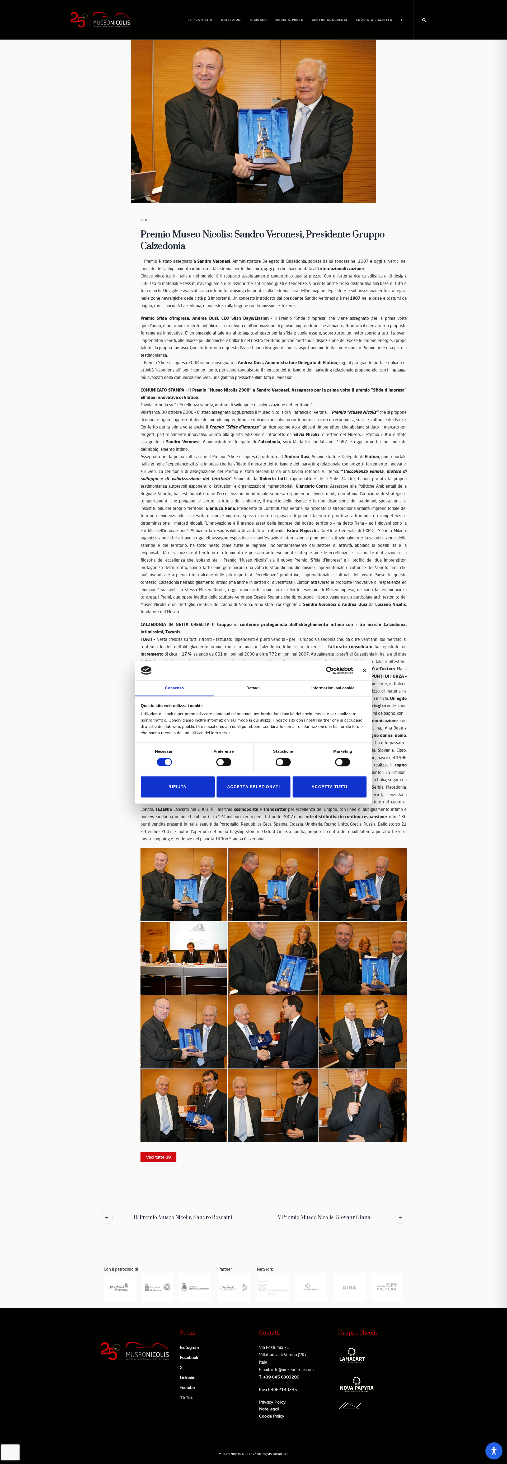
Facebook (189, 1357)
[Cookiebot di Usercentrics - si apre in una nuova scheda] (330, 670)
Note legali (269, 1408)
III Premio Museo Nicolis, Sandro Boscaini (183, 1217)
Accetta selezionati (253, 787)
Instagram (189, 1347)
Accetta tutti (330, 787)
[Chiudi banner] (365, 670)
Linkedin (187, 1377)
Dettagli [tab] (253, 688)
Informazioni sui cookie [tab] (332, 688)
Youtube (187, 1387)
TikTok (186, 1397)
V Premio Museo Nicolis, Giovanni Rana (324, 1217)
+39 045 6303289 (281, 1377)
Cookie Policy (271, 1416)
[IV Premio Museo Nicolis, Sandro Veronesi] (253, 120)
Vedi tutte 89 (158, 1157)
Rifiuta (177, 787)
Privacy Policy (272, 1402)
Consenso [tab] (174, 688)
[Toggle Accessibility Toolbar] (494, 1451)
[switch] (223, 762)
